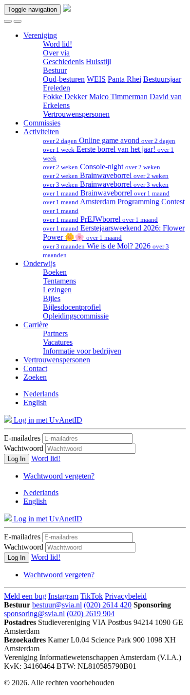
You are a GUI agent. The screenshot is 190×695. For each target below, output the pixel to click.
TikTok (91, 596)
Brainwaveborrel (106, 175)
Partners (55, 333)
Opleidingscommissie (76, 316)
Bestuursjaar (162, 79)
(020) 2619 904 (90, 613)
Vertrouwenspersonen (76, 114)
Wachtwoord (23, 448)
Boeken (55, 272)
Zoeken (35, 377)
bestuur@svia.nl (57, 605)
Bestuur (55, 70)
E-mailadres (22, 438)
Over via (56, 53)
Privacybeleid (126, 596)
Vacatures (58, 342)
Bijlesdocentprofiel (72, 307)
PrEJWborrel (100, 219)
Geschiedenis (63, 61)
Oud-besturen (64, 79)
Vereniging (40, 35)
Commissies (41, 123)
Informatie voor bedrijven (82, 351)
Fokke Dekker (65, 96)
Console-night (101, 166)
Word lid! (57, 44)
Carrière (35, 325)
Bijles (51, 298)
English (35, 402)
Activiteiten (41, 131)
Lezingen (57, 289)
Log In (16, 459)
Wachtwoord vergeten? (59, 476)
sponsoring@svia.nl (34, 613)
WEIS (96, 79)
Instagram (63, 596)
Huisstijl (98, 61)
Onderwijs (39, 263)
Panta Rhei (124, 79)
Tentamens (59, 281)
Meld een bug (25, 596)
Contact (35, 368)
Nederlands (40, 394)
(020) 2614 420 (108, 605)
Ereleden (56, 88)
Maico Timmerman (118, 96)
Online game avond (109, 140)
